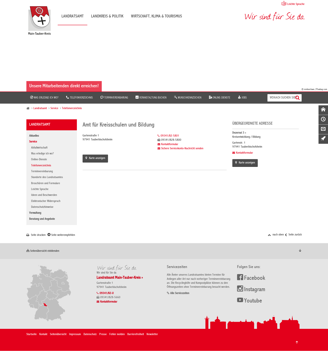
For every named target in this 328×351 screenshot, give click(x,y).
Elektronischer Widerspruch (45, 201)
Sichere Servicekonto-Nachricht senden (182, 148)
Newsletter (152, 334)
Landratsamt (73, 16)
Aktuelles (34, 136)
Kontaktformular (169, 144)
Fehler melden (117, 334)
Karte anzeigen (97, 158)
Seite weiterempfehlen (62, 235)
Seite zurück (295, 234)
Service (54, 108)
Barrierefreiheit (135, 334)
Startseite (31, 334)
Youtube (253, 301)
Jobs (244, 97)
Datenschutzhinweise (42, 207)
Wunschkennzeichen (189, 97)
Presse (103, 334)
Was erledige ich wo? (45, 97)
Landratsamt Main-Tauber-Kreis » (120, 278)
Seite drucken (38, 235)
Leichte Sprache (295, 4)
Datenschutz (90, 334)
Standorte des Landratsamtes (47, 177)
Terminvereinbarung (115, 97)
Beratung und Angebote (42, 219)
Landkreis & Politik (107, 16)
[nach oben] (297, 342)
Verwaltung (35, 213)
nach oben (278, 234)
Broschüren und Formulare (45, 183)
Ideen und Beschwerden (44, 195)
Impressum (75, 334)
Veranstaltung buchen (152, 97)
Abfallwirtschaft (39, 147)
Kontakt (43, 334)
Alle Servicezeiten (179, 293)
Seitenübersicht (58, 334)
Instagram (254, 290)
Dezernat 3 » (239, 132)
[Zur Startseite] (41, 22)
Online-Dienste (221, 97)
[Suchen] (298, 98)
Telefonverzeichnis (81, 97)
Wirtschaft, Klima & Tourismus (156, 16)
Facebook (254, 278)
